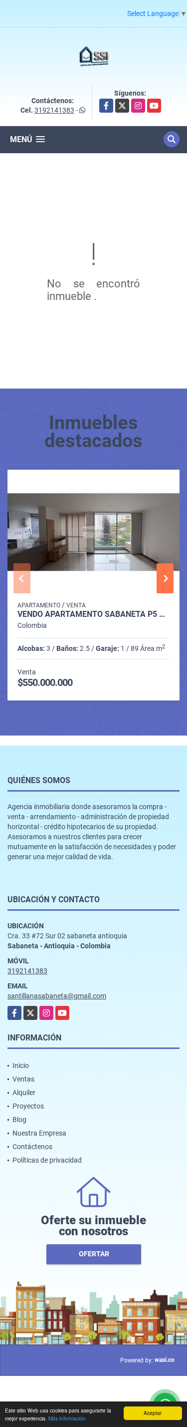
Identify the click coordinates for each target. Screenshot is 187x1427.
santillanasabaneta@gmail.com (56, 996)
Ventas (23, 1079)
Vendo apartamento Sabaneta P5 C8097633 (93, 614)
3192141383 (54, 110)
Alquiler (23, 1093)
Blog (19, 1120)
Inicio (20, 1065)
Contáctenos (32, 1147)
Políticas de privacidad (47, 1160)
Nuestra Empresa (39, 1133)
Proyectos (28, 1106)
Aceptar (153, 1412)
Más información (67, 1418)
